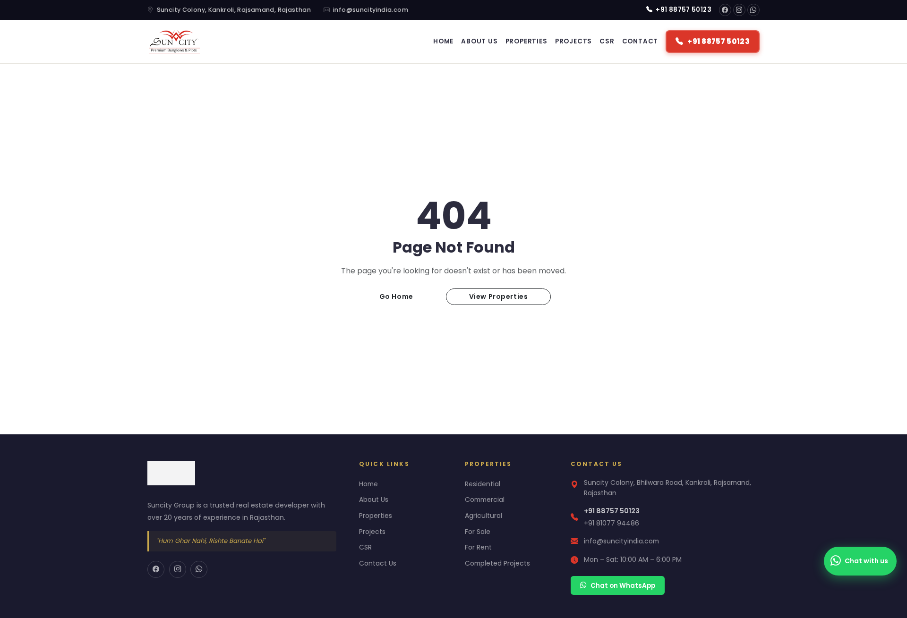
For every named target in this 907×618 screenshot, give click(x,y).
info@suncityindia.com (370, 10)
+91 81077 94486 (611, 523)
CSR (606, 41)
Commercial (485, 499)
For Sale (477, 531)
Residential (482, 484)
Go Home (396, 296)
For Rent (478, 547)
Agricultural (483, 515)
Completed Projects (497, 563)
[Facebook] (725, 10)
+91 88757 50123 (682, 9)
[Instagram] (739, 10)
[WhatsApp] (753, 10)
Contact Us (377, 563)
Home (443, 41)
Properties (375, 515)
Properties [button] (526, 41)
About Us (479, 41)
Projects (573, 41)
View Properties (498, 296)
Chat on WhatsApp (622, 585)
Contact (640, 41)
